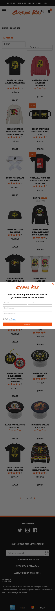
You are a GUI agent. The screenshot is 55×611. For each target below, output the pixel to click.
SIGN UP (27, 324)
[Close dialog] (53, 284)
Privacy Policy (12, 319)
